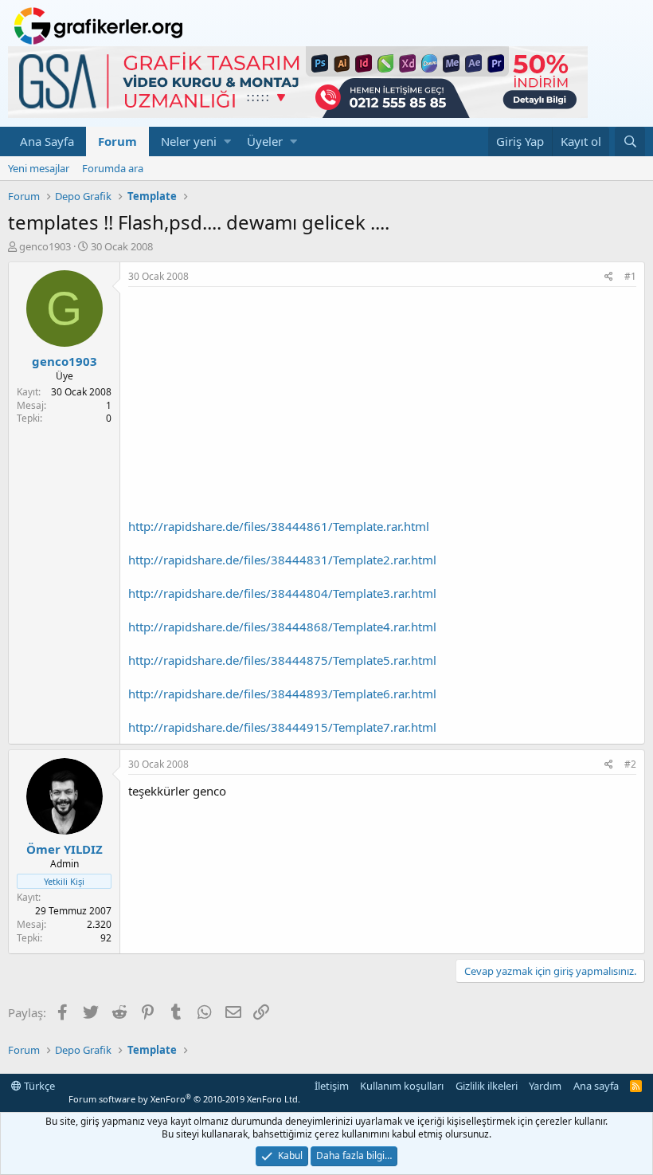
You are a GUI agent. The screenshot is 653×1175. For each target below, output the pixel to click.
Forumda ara (112, 168)
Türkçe (38, 1086)
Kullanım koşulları (402, 1086)
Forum (117, 141)
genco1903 (45, 246)
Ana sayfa (596, 1086)
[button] (227, 141)
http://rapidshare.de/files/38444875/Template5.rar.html (282, 660)
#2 (630, 764)
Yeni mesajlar (38, 168)
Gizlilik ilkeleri (487, 1086)
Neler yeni (189, 141)
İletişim (332, 1086)
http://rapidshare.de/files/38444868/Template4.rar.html (282, 627)
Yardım (545, 1086)
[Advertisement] (382, 406)
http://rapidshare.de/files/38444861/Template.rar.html (278, 526)
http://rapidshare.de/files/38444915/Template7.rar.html (282, 727)
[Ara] (630, 141)
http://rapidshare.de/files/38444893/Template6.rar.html (282, 693)
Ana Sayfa (47, 141)
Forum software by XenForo (184, 1099)
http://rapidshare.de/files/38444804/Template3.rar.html (282, 593)
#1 (630, 276)
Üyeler (265, 141)
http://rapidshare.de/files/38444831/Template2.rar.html (282, 560)
